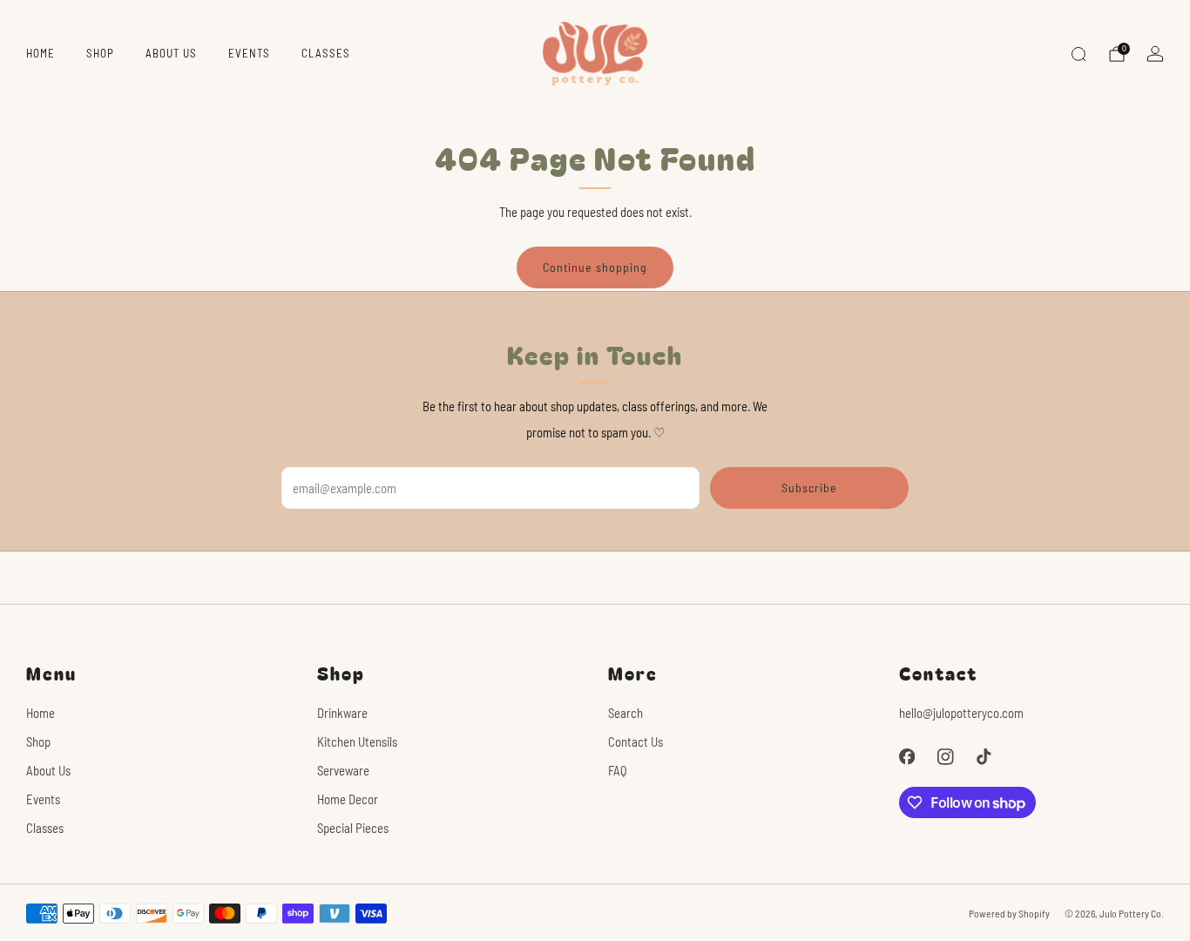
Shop (100, 53)
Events (249, 53)
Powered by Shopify (1009, 913)
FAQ (617, 770)
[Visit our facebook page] (907, 756)
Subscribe (809, 487)
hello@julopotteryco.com (961, 713)
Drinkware (342, 713)
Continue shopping (595, 267)
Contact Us (635, 741)
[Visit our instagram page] (945, 756)
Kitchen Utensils (357, 741)
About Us (171, 53)
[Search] (1078, 54)
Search (625, 713)
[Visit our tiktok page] (983, 756)
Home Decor (347, 799)
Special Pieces (353, 828)
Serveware (343, 770)
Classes (325, 53)
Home (40, 53)
